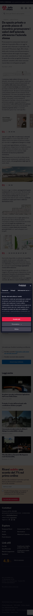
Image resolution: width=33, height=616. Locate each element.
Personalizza (15, 324)
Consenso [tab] (5, 290)
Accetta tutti (16, 319)
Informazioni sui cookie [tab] (25, 290)
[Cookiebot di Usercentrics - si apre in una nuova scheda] (19, 286)
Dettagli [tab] (13, 290)
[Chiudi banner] (30, 285)
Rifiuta (16, 329)
